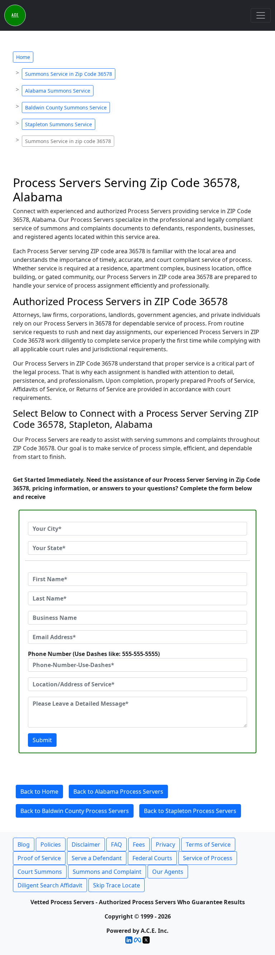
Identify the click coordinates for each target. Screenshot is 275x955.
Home (23, 57)
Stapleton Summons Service (58, 124)
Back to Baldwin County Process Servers (74, 811)
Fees (139, 844)
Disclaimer (86, 844)
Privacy (165, 844)
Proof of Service (39, 858)
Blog (24, 844)
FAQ (116, 844)
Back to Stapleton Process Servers (190, 811)
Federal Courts (152, 858)
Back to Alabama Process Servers (118, 791)
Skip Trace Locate (116, 885)
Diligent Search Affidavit (50, 885)
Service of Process (207, 858)
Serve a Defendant (97, 858)
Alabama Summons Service (57, 90)
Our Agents (167, 872)
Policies (50, 844)
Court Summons (40, 872)
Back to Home (39, 791)
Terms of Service (208, 844)
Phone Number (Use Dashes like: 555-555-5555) (94, 654)
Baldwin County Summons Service (66, 107)
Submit (42, 740)
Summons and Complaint (107, 872)
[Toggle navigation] (261, 15)
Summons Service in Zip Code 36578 (68, 73)
